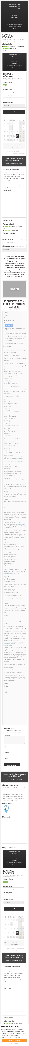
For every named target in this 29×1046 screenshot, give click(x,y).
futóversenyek (13, 46)
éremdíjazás (14, 187)
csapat (19, 182)
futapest (13, 180)
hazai (23, 328)
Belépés (5, 85)
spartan (20, 185)
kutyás (14, 178)
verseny (8, 176)
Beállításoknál (10, 144)
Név (5, 746)
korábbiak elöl (13, 48)
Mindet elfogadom (14, 1040)
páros (10, 187)
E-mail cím (7, 752)
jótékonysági (13, 176)
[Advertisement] (14, 708)
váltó (5, 176)
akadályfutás (6, 178)
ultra (11, 178)
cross (19, 187)
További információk (15, 1037)
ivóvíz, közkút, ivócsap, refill (6, 814)
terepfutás (22, 172)
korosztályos (18, 180)
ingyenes (11, 182)
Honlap (6, 758)
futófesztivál (6, 182)
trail (19, 174)
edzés (8, 174)
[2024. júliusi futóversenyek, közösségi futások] (14, 112)
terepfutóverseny (6, 800)
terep (13, 172)
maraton (18, 176)
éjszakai (17, 178)
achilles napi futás (14, 185)
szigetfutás (12, 800)
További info (9, 325)
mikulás (8, 180)
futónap (15, 182)
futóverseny (15, 174)
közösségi (20, 46)
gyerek (5, 174)
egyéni (22, 174)
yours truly (6, 187)
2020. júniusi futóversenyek (15, 309)
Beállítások (14, 1043)
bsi (11, 174)
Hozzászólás (7, 735)
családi (5, 180)
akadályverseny (7, 185)
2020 (6, 328)
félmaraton (17, 172)
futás (9, 172)
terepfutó (22, 178)
